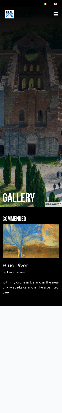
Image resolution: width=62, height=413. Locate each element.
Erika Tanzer (16, 272)
